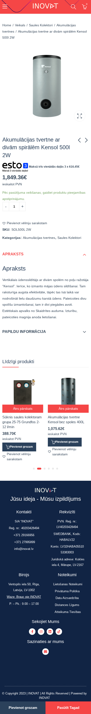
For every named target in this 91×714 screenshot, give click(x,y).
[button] (34, 469)
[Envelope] (45, 652)
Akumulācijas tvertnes (39, 238)
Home (6, 25)
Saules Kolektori (41, 25)
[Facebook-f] (32, 632)
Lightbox (79, 116)
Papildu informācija (24, 332)
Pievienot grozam (23, 708)
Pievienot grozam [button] (21, 446)
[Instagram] (41, 632)
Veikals (20, 25)
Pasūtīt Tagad (68, 708)
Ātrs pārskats (22, 408)
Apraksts (13, 254)
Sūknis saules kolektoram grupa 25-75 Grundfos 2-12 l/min (22, 422)
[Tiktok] (59, 632)
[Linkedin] (50, 632)
